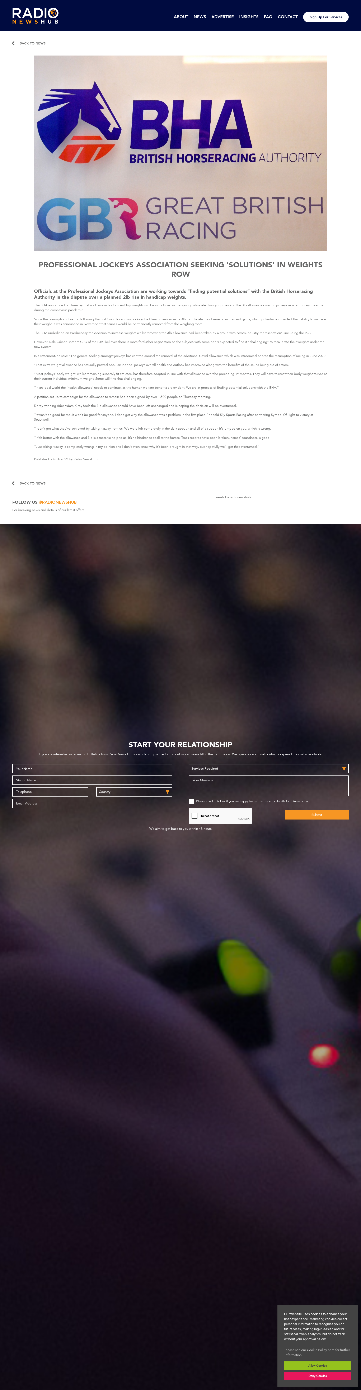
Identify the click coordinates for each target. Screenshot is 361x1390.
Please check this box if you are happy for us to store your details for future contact (253, 801)
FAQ (268, 16)
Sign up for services (326, 17)
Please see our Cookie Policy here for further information (317, 1352)
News (200, 16)
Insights (248, 16)
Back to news (33, 43)
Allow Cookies (317, 1365)
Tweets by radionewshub (232, 497)
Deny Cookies (318, 1376)
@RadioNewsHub (58, 502)
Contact (288, 16)
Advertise (222, 16)
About (181, 16)
